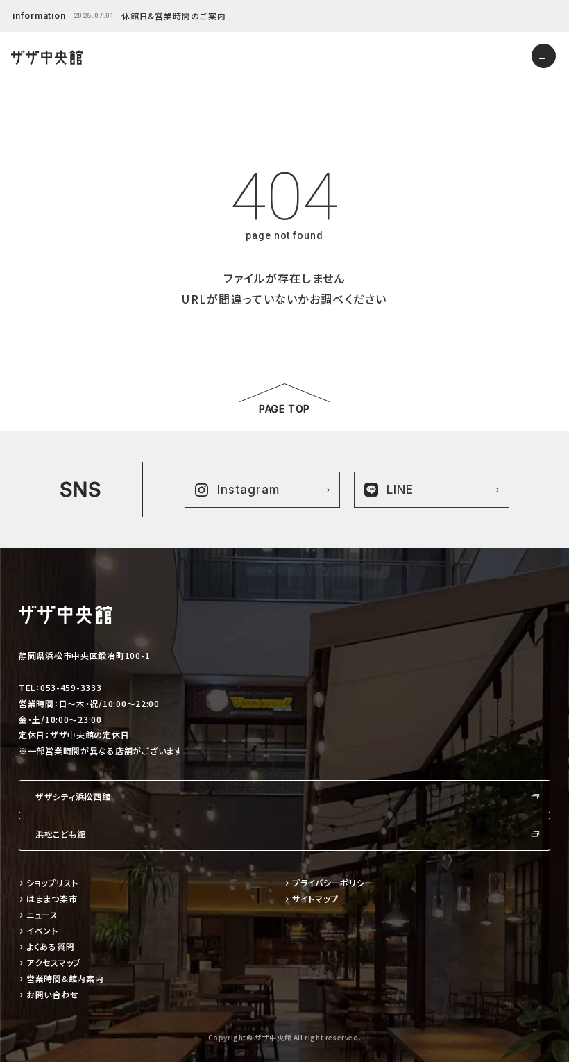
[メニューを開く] (544, 56)
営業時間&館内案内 (64, 979)
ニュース (42, 915)
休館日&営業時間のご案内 (174, 16)
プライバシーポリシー (332, 883)
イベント (42, 931)
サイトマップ (315, 899)
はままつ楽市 (51, 899)
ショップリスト (52, 883)
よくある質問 (50, 947)
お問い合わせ (52, 994)
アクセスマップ (53, 963)
